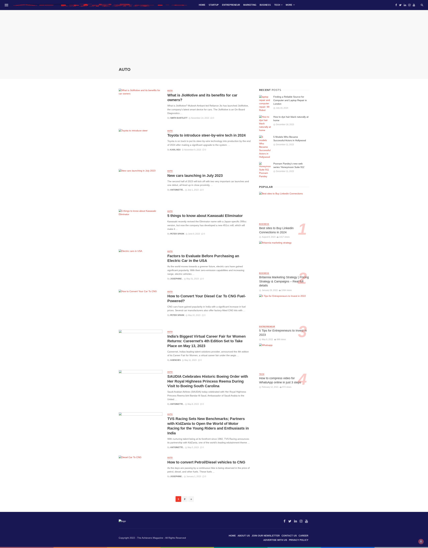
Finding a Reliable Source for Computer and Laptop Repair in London (290, 100)
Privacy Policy (298, 540)
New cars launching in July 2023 (195, 175)
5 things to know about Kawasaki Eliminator (205, 216)
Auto (170, 90)
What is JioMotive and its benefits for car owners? (202, 97)
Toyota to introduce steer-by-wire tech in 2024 (206, 135)
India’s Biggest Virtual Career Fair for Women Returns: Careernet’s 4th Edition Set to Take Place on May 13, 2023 (206, 341)
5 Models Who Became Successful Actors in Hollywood (290, 139)
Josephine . (176, 279)
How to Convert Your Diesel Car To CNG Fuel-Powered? (206, 298)
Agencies (175, 360)
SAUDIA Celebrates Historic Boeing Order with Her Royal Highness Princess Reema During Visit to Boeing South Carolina (207, 381)
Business (265, 5)
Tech (277, 5)
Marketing (249, 5)
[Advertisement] (214, 41)
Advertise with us (275, 540)
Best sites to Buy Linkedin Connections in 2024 (276, 230)
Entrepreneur (231, 5)
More (289, 5)
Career (303, 535)
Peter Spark (177, 234)
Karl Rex (175, 150)
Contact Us (289, 535)
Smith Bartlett (178, 118)
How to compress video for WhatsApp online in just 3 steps (280, 380)
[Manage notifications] (421, 541)
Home (202, 5)
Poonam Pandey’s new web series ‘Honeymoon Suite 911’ (289, 165)
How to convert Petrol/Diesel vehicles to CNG (206, 462)
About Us (244, 535)
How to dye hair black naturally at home (290, 118)
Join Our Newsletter (266, 535)
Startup (214, 5)
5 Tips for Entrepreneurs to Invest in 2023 (283, 332)
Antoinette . (177, 190)
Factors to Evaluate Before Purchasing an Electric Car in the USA (203, 258)
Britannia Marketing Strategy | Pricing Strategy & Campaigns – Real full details (284, 281)
